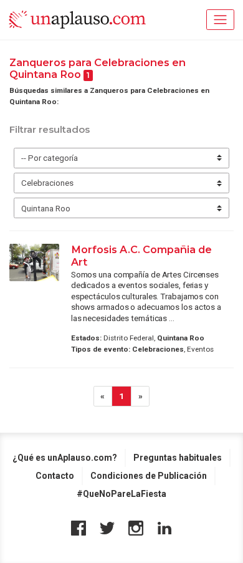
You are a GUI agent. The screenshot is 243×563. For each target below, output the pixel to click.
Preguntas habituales (177, 458)
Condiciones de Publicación (148, 476)
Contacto (55, 476)
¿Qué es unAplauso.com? (64, 458)
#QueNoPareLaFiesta (121, 494)
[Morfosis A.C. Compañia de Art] (34, 262)
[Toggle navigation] (220, 19)
